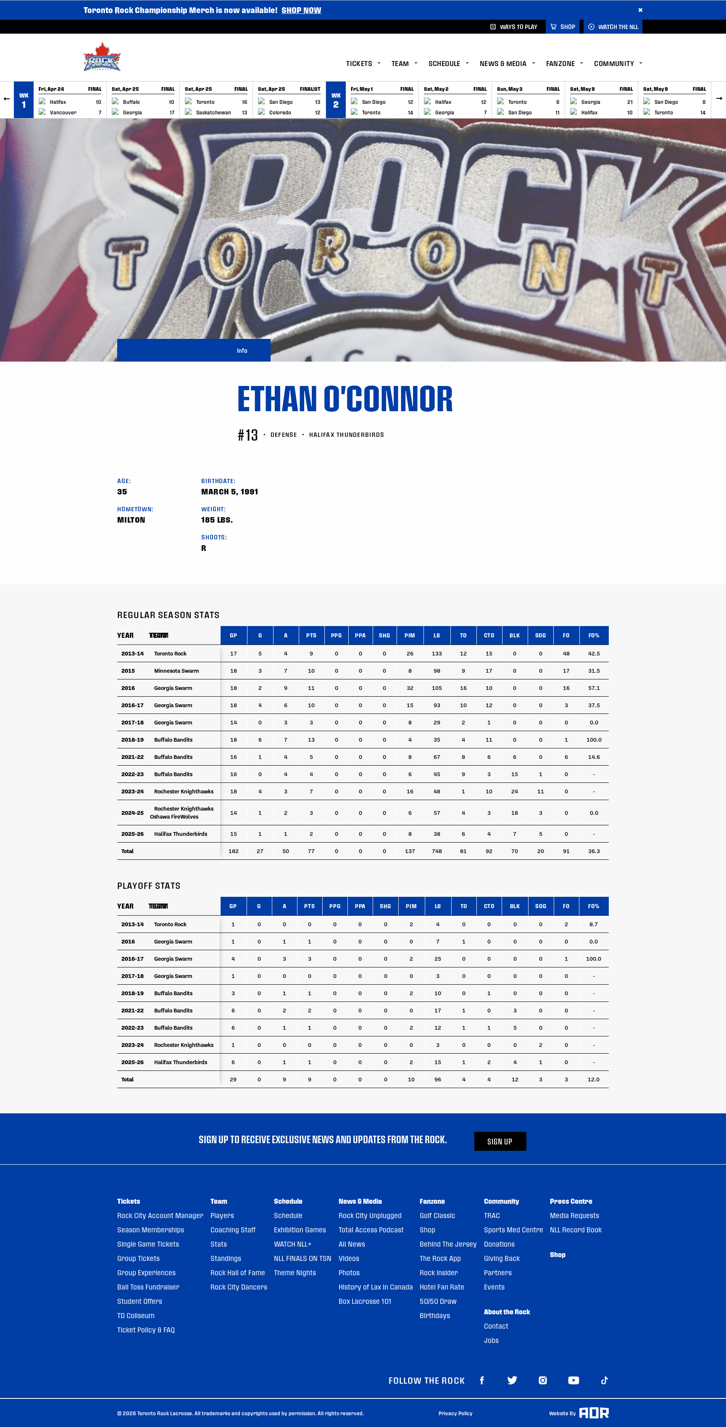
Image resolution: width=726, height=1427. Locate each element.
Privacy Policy (456, 1413)
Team (158, 635)
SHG (384, 635)
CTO (489, 635)
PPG (336, 635)
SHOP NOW (301, 9)
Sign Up (500, 1141)
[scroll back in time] (7, 100)
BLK (515, 635)
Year (125, 635)
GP (233, 635)
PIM (410, 635)
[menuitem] (369, 64)
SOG (540, 635)
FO (566, 635)
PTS (311, 635)
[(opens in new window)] (482, 1380)
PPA (360, 635)
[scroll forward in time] (719, 100)
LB (437, 635)
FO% (594, 635)
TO (463, 635)
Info (242, 350)
